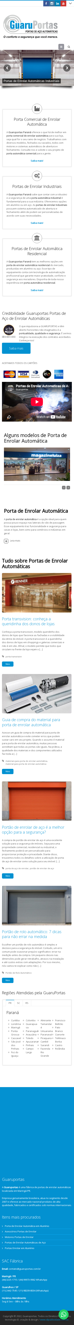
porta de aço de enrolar (17, 868)
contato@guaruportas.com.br (25, 1268)
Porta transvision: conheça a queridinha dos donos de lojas (28, 621)
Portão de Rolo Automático (19, 972)
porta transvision (14, 656)
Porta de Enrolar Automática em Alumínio (27, 1226)
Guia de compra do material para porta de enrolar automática (31, 722)
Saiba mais (16, 348)
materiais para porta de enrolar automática (26, 761)
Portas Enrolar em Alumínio (19, 1248)
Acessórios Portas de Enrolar (20, 1231)
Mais (8, 664)
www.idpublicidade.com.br (54, 1319)
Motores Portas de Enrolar (19, 1237)
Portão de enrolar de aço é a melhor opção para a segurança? (33, 829)
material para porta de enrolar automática (26, 764)
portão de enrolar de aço (42, 868)
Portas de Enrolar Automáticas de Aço (25, 1242)
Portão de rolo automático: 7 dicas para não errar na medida (31, 934)
